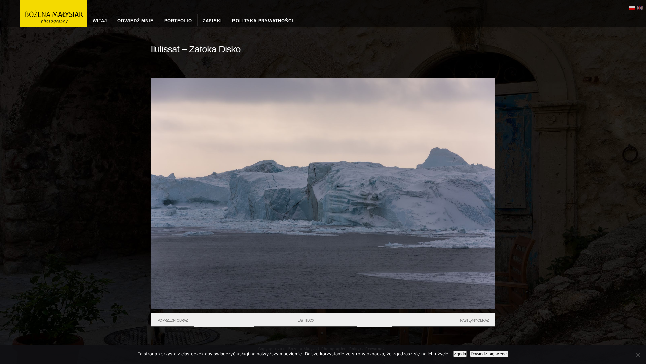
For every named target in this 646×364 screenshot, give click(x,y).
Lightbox (306, 320)
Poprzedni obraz (172, 320)
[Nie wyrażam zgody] (637, 354)
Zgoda (460, 353)
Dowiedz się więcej (489, 353)
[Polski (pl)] (632, 7)
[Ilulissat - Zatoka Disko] (323, 307)
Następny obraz (474, 320)
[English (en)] (640, 7)
